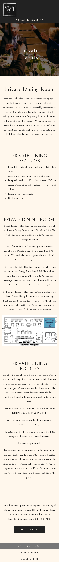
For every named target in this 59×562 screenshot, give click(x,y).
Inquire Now (29, 529)
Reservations (29, 552)
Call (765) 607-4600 (29, 546)
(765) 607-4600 (43, 518)
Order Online (40, 559)
